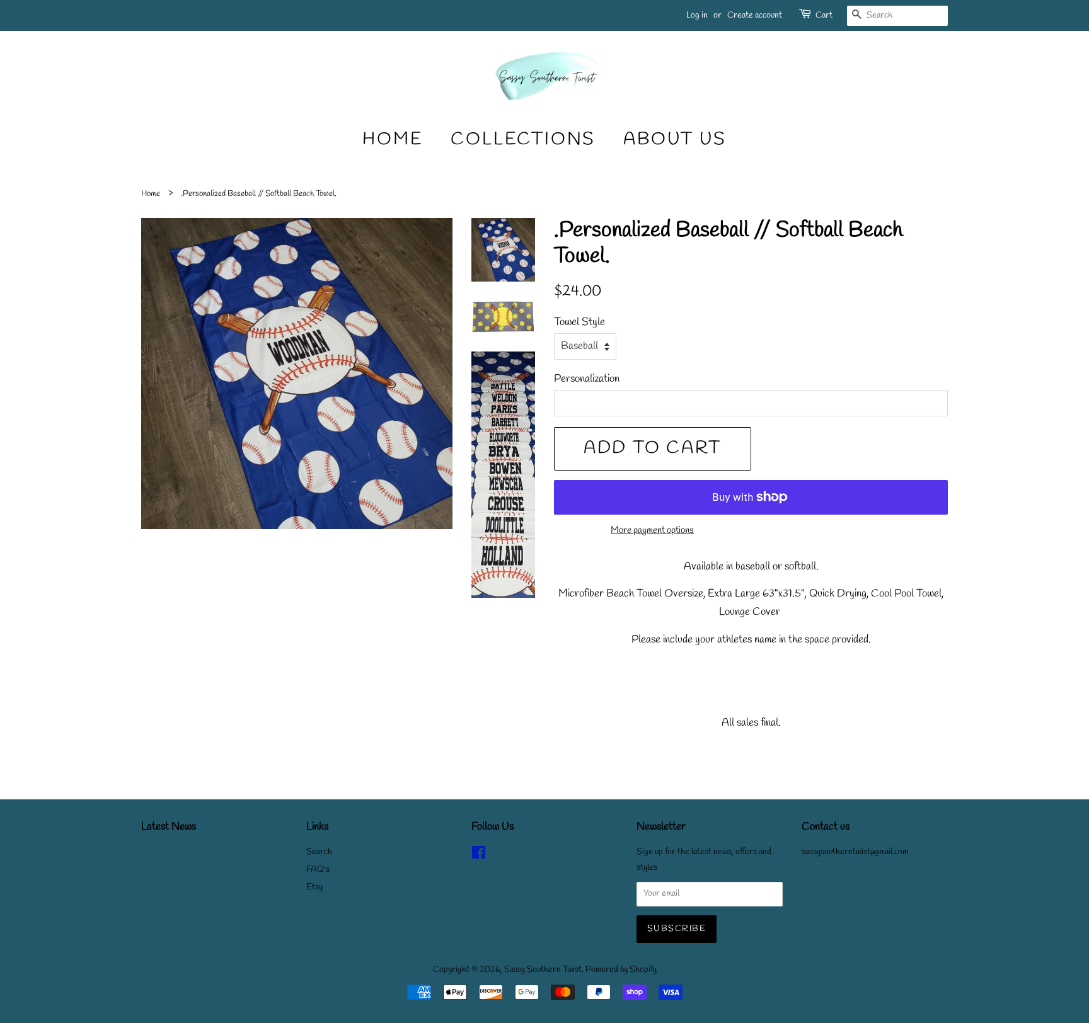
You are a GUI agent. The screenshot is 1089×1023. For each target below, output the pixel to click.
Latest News (168, 827)
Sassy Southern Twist (543, 970)
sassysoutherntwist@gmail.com (855, 852)
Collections (523, 139)
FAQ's (318, 870)
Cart (824, 15)
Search (319, 852)
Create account (754, 15)
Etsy (314, 887)
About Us (674, 139)
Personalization (586, 379)
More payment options (652, 530)
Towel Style (579, 322)
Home (392, 139)
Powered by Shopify (621, 970)
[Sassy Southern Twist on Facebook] (478, 856)
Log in (697, 15)
